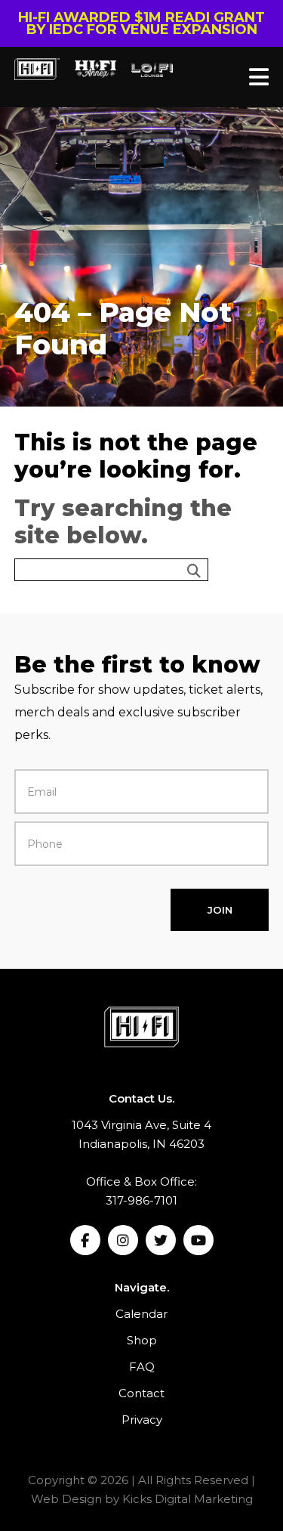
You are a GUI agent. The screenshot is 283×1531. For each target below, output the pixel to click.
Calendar (141, 1314)
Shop (142, 1340)
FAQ (142, 1366)
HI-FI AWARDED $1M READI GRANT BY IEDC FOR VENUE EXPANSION (141, 23)
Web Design (66, 1499)
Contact (141, 1393)
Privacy (142, 1419)
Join (220, 910)
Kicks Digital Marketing (187, 1499)
